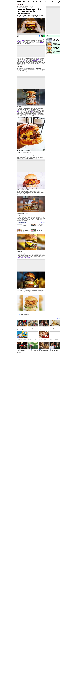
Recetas (29, 1)
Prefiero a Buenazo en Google (24, 314)
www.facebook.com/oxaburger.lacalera (24, 257)
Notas (41, 1)
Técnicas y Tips (35, 1)
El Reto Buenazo (47, 1)
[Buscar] (59, 2)
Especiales (53, 1)
